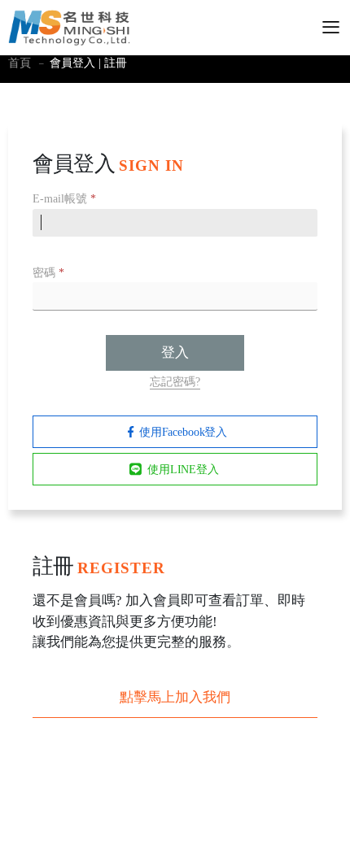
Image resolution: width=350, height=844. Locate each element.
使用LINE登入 (183, 469)
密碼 (48, 273)
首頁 (19, 63)
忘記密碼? (175, 382)
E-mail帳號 (64, 199)
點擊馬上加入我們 (175, 697)
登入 (175, 352)
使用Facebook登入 (183, 432)
